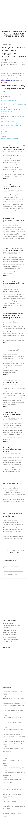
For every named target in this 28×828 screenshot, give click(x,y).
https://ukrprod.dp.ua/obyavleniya (8, 80)
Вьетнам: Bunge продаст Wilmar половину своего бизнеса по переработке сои (13, 514)
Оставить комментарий (13, 153)
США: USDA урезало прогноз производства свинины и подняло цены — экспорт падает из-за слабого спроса (14, 806)
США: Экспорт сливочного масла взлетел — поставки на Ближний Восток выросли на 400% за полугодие (13, 724)
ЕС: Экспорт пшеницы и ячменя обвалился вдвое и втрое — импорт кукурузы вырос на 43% (13, 768)
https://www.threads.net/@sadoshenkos (10, 138)
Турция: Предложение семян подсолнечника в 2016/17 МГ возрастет (12, 449)
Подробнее (5, 178)
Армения (5, 321)
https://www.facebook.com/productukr (9, 100)
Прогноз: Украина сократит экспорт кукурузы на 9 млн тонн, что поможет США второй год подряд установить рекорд (14, 705)
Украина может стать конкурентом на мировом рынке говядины (13, 414)
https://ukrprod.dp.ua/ (19, 116)
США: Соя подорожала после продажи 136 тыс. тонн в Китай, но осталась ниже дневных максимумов (13, 712)
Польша (4, 252)
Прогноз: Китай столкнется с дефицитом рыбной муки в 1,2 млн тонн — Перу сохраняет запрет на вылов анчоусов (13, 743)
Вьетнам (5, 518)
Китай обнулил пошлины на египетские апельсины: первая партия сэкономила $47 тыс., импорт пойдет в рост (13, 794)
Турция (4, 224)
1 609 (7, 552)
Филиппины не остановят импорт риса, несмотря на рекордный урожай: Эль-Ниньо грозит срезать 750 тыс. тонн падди (14, 781)
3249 (18, 552)
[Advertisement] (14, 14)
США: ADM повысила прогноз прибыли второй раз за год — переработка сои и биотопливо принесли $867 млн (14, 774)
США (4, 487)
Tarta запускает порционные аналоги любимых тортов (13, 755)
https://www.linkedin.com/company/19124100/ (11, 123)
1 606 (13, 550)
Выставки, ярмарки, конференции (11, 574)
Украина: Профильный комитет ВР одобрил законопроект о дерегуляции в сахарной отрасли (14, 147)
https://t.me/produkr (19, 94)
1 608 (22, 550)
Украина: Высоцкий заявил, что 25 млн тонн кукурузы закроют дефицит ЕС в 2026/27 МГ (12, 718)
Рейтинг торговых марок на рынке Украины (13, 571)
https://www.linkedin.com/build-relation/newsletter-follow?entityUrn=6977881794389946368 (11, 127)
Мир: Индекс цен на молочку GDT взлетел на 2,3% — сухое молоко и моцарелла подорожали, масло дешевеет (14, 762)
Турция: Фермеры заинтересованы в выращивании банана (13, 220)
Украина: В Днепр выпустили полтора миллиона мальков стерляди (12, 186)
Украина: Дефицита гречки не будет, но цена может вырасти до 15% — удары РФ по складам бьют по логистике (13, 750)
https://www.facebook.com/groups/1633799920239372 (13, 104)
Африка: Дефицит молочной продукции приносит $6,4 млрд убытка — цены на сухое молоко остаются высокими (13, 813)
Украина (5, 151)
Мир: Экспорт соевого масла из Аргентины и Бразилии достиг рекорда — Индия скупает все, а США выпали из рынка (14, 736)
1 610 (11, 552)
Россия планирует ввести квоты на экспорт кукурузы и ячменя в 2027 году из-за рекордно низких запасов (13, 691)
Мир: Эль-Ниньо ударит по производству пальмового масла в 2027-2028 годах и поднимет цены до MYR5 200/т (13, 698)
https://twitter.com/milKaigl (7, 111)
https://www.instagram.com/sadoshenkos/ (10, 133)
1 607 (18, 550)
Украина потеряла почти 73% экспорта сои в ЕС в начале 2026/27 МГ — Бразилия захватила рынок (14, 730)
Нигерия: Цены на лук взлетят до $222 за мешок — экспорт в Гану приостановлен (14, 800)
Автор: (15, 151)
